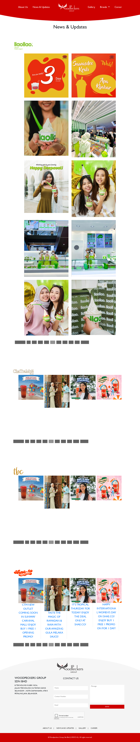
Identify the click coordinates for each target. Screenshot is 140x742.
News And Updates (65, 728)
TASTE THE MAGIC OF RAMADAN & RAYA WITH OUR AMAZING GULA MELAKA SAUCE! (54, 625)
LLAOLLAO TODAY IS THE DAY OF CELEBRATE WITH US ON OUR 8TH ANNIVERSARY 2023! (91, 166)
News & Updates (41, 7)
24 (46, 342)
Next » (84, 342)
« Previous (20, 342)
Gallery (91, 7)
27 (65, 342)
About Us (23, 7)
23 (40, 342)
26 (59, 342)
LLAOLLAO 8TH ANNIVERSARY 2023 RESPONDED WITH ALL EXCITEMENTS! (91, 106)
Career (118, 7)
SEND (107, 707)
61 (77, 342)
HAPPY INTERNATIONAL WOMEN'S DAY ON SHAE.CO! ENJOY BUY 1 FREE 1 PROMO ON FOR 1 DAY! (106, 617)
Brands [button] (104, 7)
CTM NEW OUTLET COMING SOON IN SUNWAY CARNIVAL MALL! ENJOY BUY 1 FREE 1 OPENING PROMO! (28, 621)
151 (76, 441)
